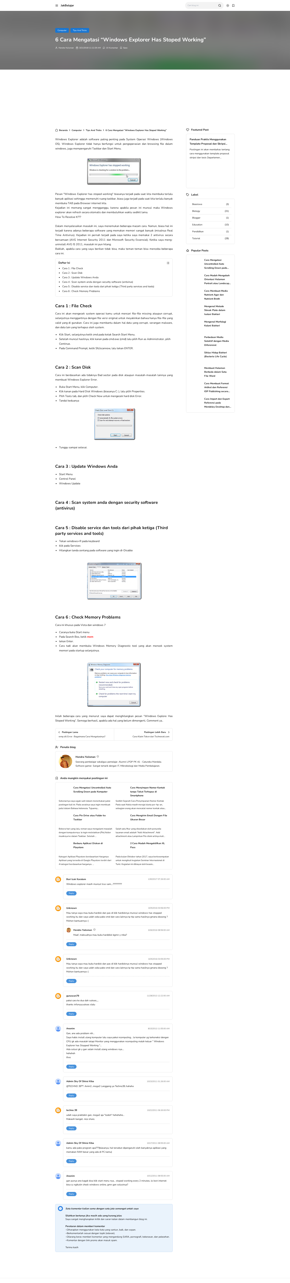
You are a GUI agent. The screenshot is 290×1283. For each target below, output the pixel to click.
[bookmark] (233, 5)
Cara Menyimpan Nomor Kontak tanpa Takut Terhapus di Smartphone (147, 791)
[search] (219, 5)
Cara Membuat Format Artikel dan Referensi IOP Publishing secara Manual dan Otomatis (216, 387)
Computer (62, 30)
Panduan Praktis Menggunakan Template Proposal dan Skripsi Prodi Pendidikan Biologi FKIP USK (210, 142)
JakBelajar (67, 5)
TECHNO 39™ (75, 1086)
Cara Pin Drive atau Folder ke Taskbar (89, 817)
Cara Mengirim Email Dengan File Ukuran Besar (148, 817)
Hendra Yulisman (66, 48)
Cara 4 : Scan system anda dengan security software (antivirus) (97, 282)
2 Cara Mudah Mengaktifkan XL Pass (147, 845)
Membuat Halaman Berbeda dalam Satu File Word (215, 372)
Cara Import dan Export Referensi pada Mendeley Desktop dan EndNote (217, 403)
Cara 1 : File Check (72, 268)
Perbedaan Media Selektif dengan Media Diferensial (216, 341)
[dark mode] (227, 5)
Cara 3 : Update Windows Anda (80, 277)
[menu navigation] (56, 5)
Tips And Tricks (80, 30)
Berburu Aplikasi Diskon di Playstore (88, 845)
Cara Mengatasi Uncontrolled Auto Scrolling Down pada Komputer (92, 789)
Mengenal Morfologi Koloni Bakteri (215, 323)
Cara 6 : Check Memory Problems (81, 291)
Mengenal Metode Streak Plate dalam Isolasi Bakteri (214, 310)
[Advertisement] (145, 98)
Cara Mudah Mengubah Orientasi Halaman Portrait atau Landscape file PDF (217, 279)
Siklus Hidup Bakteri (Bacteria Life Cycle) (215, 354)
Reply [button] (71, 893)
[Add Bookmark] (123, 48)
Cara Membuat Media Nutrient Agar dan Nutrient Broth (216, 295)
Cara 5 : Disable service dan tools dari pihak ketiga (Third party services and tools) (108, 286)
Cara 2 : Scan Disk (72, 273)
